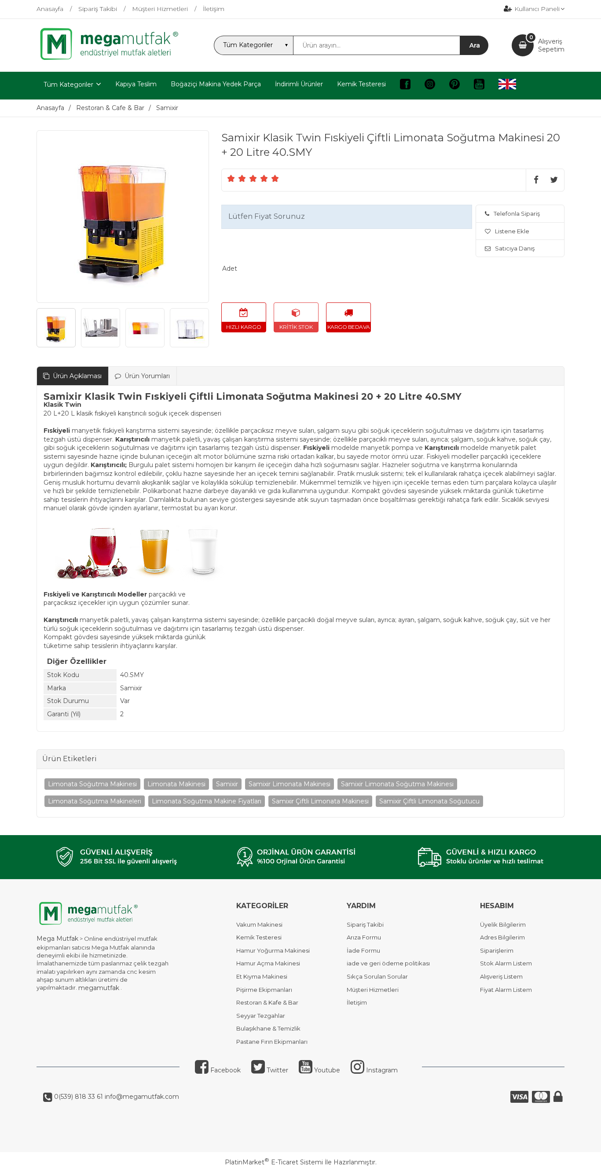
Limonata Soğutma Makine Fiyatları (206, 801)
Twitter (276, 1070)
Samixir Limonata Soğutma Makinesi (397, 784)
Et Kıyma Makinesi (261, 976)
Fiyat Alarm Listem (506, 989)
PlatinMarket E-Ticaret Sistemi (274, 1162)
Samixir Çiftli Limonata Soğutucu (429, 801)
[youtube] (479, 85)
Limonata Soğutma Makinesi (92, 784)
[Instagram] (430, 85)
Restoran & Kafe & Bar (267, 1002)
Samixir (227, 784)
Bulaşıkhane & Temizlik (268, 1028)
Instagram (381, 1070)
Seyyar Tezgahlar (260, 1015)
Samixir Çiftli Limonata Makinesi (320, 801)
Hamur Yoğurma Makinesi (273, 950)
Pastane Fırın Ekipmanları (272, 1041)
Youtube (326, 1070)
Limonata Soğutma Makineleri (94, 801)
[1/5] (231, 178)
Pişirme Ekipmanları (264, 989)
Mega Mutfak (57, 939)
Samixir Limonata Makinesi (289, 784)
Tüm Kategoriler (68, 84)
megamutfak (98, 988)
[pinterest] (454, 85)
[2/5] (237, 178)
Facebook (225, 1070)
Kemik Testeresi (259, 937)
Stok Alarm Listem (506, 963)
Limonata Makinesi (176, 784)
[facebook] (405, 85)
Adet (229, 268)
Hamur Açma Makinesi (268, 963)
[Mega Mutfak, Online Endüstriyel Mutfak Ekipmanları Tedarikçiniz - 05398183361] (114, 59)
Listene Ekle (512, 231)
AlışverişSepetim (551, 45)
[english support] (507, 85)
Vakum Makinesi (259, 924)
